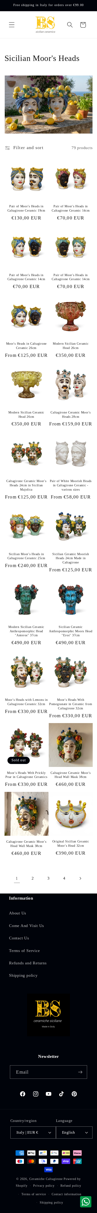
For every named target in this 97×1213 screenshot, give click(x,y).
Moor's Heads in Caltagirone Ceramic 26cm (26, 346)
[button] (11, 24)
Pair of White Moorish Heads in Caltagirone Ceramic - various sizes (71, 485)
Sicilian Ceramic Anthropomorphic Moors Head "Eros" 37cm (70, 631)
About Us (17, 913)
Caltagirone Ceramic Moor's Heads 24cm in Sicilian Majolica (26, 485)
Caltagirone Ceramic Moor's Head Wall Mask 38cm (71, 775)
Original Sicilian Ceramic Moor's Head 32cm (70, 843)
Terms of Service (24, 950)
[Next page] (80, 878)
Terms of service (33, 1194)
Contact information (66, 1194)
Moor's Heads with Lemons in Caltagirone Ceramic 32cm (26, 702)
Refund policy (70, 1185)
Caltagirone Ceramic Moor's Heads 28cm (71, 414)
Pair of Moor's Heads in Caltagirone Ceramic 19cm (26, 208)
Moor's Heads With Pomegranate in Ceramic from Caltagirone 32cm (70, 704)
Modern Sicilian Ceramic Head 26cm (71, 346)
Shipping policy (23, 975)
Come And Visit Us (26, 925)
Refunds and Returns (28, 963)
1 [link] (17, 878)
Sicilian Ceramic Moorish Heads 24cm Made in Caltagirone (70, 558)
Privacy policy (44, 1185)
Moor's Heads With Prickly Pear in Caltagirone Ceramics (26, 775)
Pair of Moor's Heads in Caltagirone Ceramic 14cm (71, 208)
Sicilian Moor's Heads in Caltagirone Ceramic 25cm (26, 556)
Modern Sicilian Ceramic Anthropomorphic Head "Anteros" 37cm (26, 631)
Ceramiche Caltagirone (46, 1179)
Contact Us (19, 938)
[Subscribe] (80, 1072)
